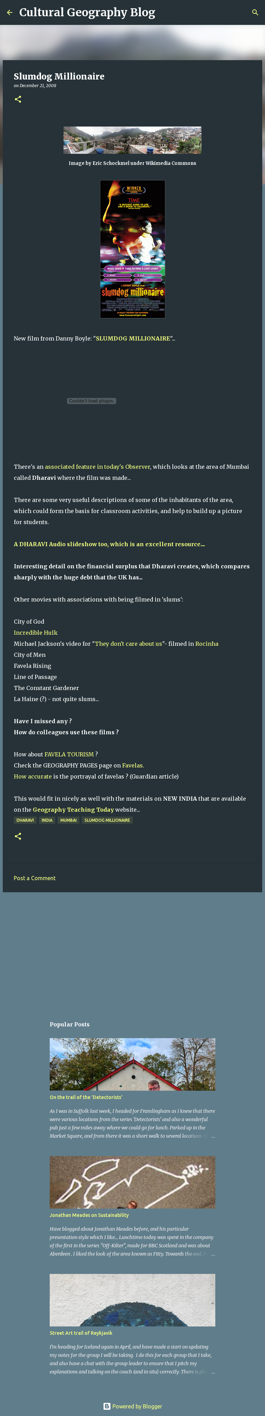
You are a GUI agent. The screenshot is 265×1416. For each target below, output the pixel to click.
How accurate (33, 776)
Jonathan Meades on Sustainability (89, 1215)
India (47, 820)
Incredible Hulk (36, 632)
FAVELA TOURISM (69, 754)
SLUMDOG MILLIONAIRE (133, 338)
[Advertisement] (132, 951)
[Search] (165, 12)
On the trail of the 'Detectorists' (86, 1097)
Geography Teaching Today (73, 809)
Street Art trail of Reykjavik (81, 1333)
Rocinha (206, 643)
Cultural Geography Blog (87, 12)
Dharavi (25, 820)
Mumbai (68, 820)
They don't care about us (128, 643)
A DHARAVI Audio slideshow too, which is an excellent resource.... (109, 544)
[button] (18, 99)
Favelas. (133, 765)
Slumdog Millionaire (107, 820)
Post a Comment (35, 878)
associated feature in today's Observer (97, 466)
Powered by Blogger (136, 1406)
